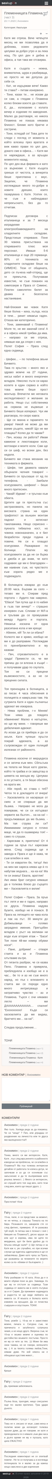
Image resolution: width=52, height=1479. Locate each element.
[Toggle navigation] (46, 3)
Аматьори (21, 27)
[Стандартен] (45, 14)
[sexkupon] (9, 3)
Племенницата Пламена (26, 1048)
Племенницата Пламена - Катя (26, 1057)
